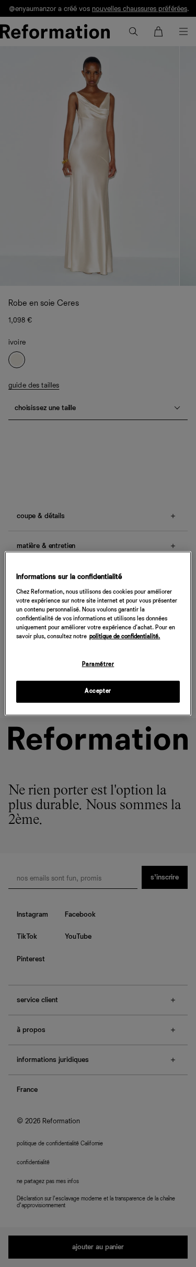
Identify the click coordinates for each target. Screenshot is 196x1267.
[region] (98, 633)
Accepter (98, 691)
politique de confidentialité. (124, 637)
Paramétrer (98, 664)
